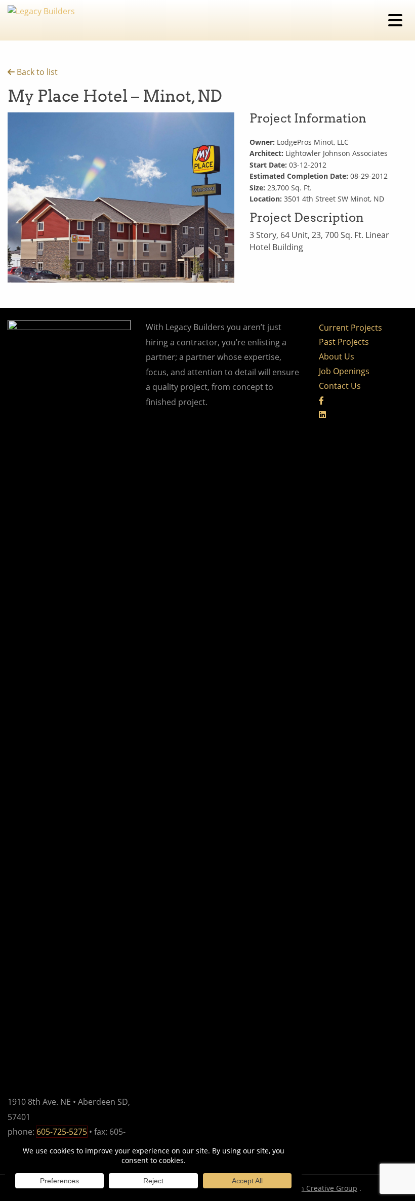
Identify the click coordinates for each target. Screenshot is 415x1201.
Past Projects (344, 341)
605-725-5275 (61, 1131)
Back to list (36, 71)
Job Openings (344, 371)
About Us (336, 356)
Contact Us (340, 385)
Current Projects (350, 327)
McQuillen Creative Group (313, 1188)
